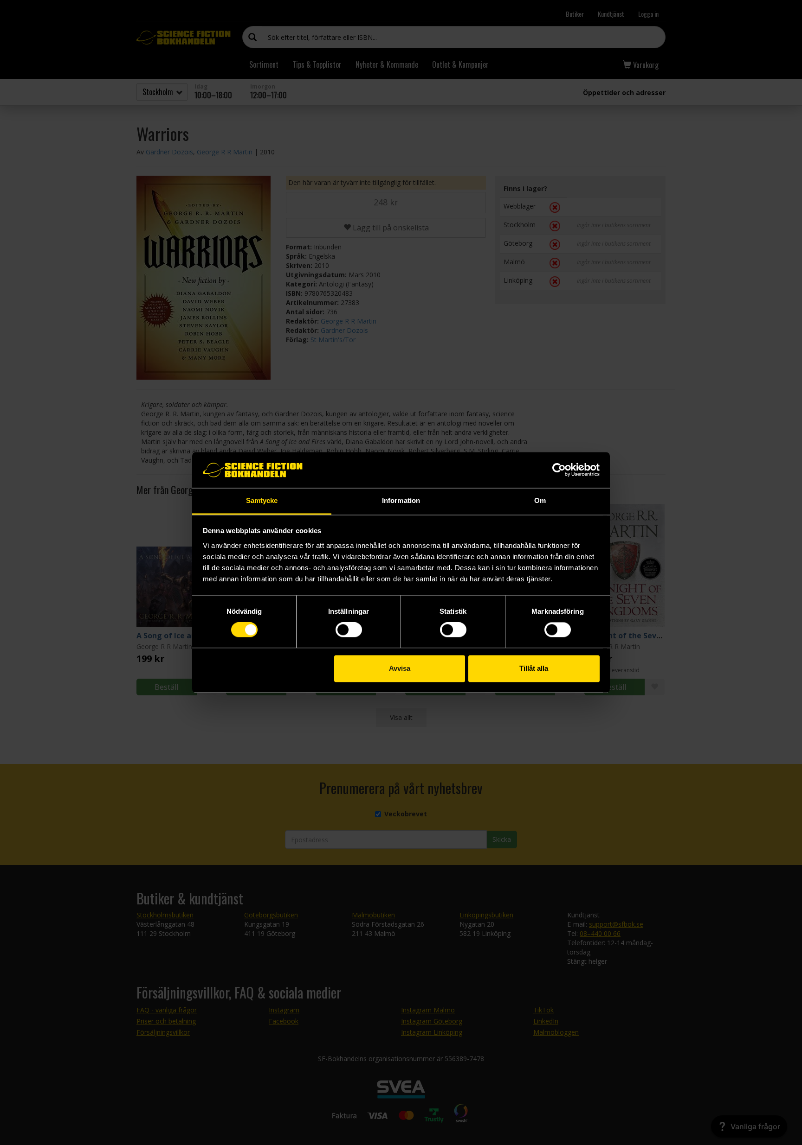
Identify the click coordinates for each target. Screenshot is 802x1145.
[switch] (349, 630)
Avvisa (399, 668)
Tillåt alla (533, 668)
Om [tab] (540, 500)
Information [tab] (401, 500)
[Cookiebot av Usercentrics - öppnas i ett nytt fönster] (559, 470)
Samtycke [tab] (262, 500)
